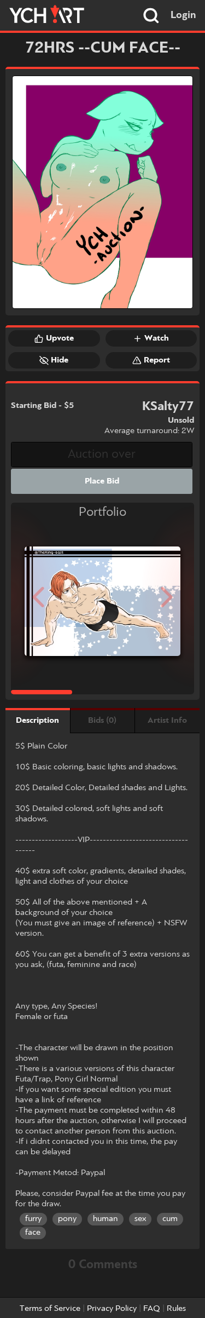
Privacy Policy (112, 1308)
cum (170, 1219)
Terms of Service (50, 1308)
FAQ (151, 1308)
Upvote (60, 338)
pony (67, 1219)
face (32, 1232)
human (105, 1219)
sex (140, 1219)
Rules (176, 1308)
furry (33, 1219)
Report (157, 360)
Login (183, 15)
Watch (156, 338)
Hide (59, 360)
